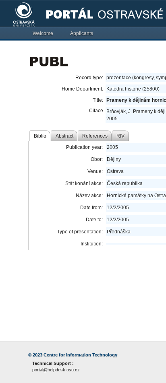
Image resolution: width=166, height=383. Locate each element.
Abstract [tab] (64, 136)
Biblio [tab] (40, 136)
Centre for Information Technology (80, 354)
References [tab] (95, 136)
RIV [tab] (120, 136)
